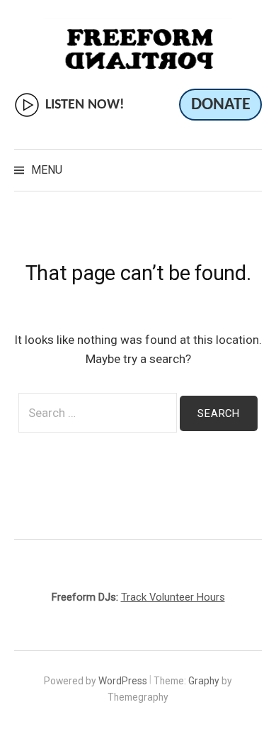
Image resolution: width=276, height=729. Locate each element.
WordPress (122, 680)
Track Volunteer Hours (173, 597)
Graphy (203, 680)
